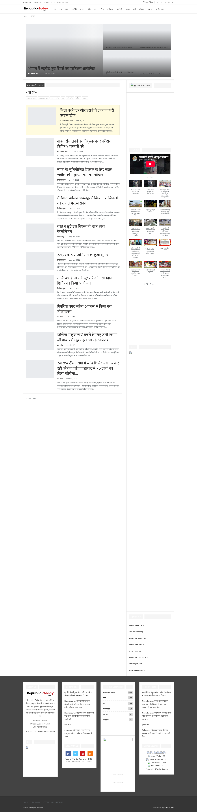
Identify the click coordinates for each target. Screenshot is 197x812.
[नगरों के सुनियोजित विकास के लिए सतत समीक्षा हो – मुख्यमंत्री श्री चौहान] (40, 176)
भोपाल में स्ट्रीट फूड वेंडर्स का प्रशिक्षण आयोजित (61, 68)
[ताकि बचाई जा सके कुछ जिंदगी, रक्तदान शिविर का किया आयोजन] (40, 284)
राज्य (66, 9)
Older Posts (30, 399)
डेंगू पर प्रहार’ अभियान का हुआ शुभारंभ (83, 254)
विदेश (89, 9)
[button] (153, 177)
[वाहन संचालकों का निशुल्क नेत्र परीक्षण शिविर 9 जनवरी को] (40, 147)
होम (55, 9)
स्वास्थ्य (150, 9)
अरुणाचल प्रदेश (55, 98)
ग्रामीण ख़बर (160, 9)
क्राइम (82, 9)
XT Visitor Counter (161, 769)
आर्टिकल (78, 98)
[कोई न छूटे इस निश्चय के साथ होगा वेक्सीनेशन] (40, 232)
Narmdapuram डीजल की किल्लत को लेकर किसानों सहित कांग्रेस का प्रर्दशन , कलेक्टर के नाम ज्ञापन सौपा (77, 704)
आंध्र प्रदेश (70, 98)
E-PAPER (48, 2)
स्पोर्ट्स (102, 9)
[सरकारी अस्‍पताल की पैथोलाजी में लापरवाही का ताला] (154, 63)
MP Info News (143, 85)
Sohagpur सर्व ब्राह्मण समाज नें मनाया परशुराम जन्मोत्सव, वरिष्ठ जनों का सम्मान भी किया (78, 733)
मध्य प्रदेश (106, 709)
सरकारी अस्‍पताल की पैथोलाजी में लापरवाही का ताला (152, 74)
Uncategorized (43, 98)
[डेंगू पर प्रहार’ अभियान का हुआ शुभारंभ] (40, 261)
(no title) (68, 724)
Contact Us (37, 2)
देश (61, 9)
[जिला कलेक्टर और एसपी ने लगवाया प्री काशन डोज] (42, 116)
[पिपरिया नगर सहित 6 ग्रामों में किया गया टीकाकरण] (40, 312)
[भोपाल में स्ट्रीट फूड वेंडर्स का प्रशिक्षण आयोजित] (64, 50)
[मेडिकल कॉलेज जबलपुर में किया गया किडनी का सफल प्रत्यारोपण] (40, 204)
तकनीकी (119, 9)
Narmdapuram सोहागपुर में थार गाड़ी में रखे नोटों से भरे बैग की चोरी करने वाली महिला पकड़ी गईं (79, 716)
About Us (27, 2)
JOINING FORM (61, 2)
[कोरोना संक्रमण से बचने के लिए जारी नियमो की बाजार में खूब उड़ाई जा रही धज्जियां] (40, 341)
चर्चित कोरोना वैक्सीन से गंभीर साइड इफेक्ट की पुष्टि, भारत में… (154, 47)
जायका (127, 9)
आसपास (85, 98)
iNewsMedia (169, 808)
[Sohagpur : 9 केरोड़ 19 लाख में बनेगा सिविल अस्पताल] (120, 37)
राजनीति (74, 9)
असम (63, 98)
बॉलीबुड (141, 9)
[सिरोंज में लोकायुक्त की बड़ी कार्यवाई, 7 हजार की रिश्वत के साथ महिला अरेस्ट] (120, 63)
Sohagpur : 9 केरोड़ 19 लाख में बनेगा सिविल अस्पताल (119, 47)
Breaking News (104, 50)
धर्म (95, 9)
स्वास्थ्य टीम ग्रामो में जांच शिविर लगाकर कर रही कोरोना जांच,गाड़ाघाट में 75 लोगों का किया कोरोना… (88, 368)
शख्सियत (110, 9)
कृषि (134, 9)
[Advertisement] (150, 118)
